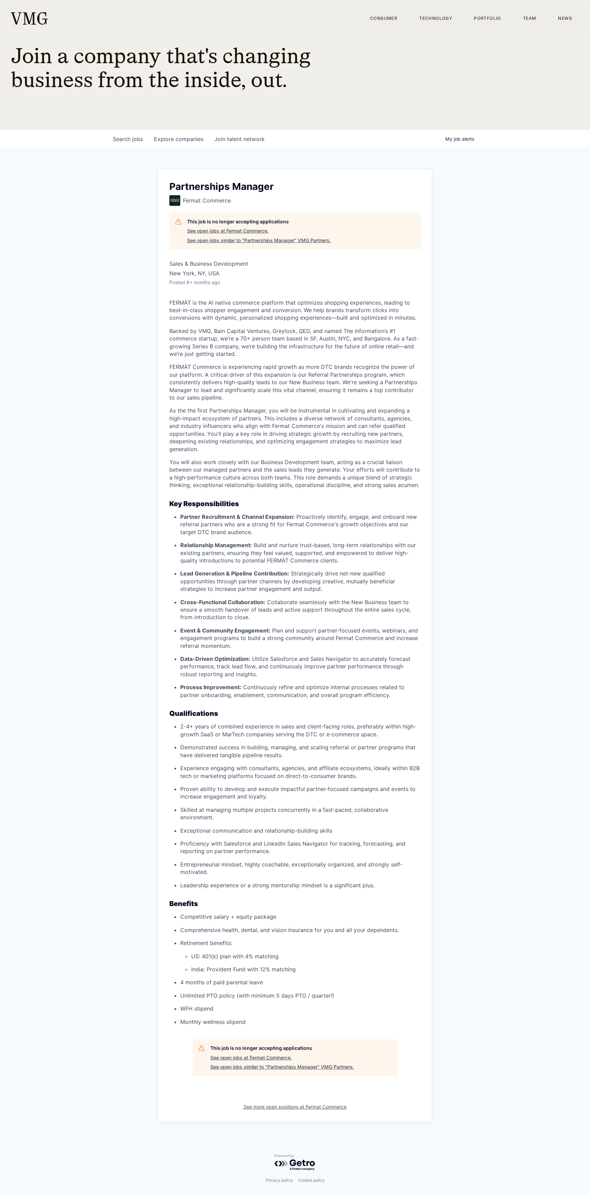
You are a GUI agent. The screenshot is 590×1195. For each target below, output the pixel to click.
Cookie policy (311, 1180)
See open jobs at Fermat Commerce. (228, 231)
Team (529, 18)
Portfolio (487, 18)
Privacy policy (279, 1180)
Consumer (383, 18)
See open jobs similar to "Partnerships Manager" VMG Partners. (259, 240)
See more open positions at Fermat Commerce (295, 1107)
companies (178, 139)
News (565, 18)
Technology (435, 18)
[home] (29, 18)
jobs (128, 139)
